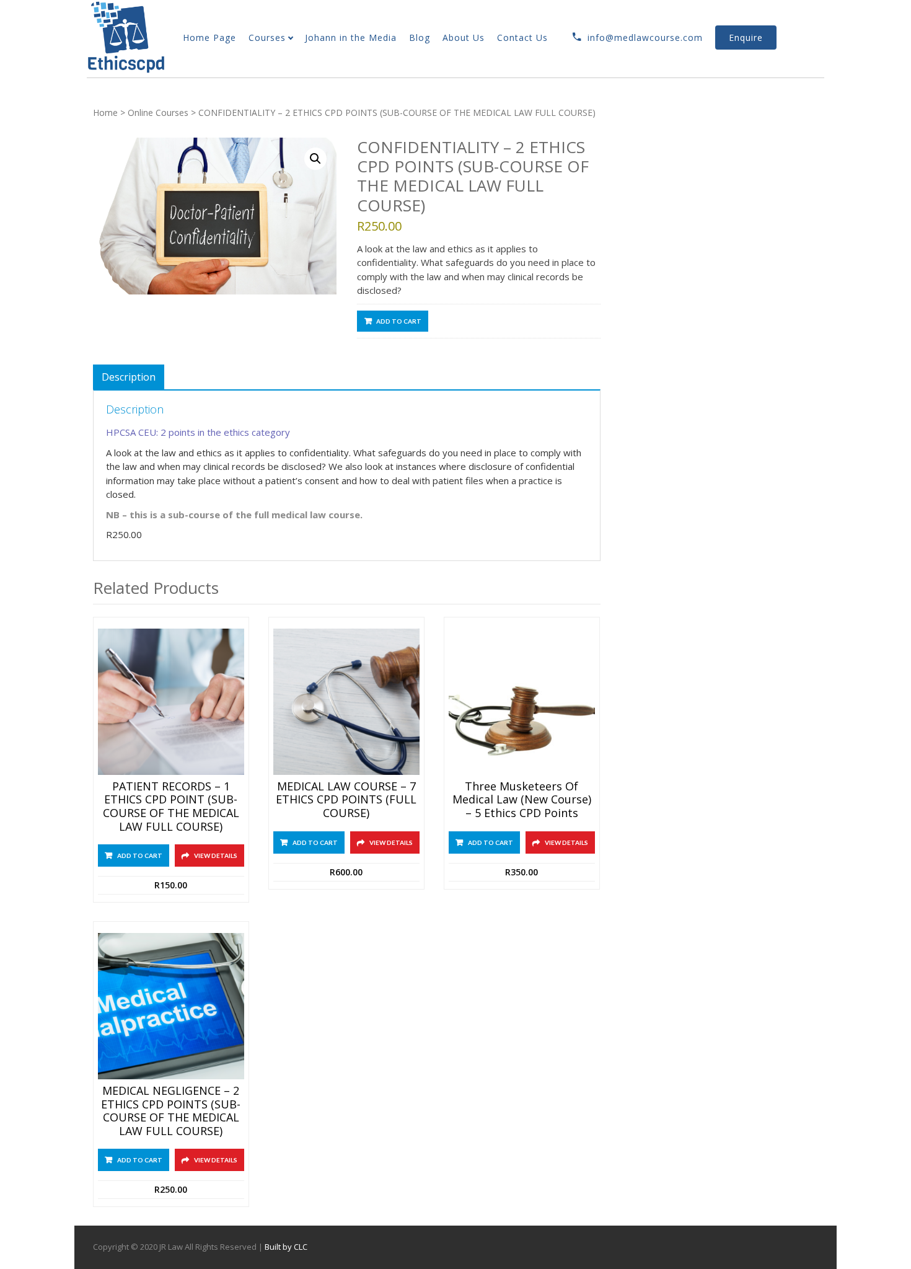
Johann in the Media (351, 37)
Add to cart (398, 321)
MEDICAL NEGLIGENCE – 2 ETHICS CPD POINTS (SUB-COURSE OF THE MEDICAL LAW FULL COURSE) (170, 1111)
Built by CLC (286, 1246)
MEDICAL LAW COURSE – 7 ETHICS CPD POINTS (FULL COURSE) (346, 800)
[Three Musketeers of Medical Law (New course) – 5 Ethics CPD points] (522, 702)
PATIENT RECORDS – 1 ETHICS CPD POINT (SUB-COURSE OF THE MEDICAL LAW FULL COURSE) (171, 806)
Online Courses (158, 112)
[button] (315, 159)
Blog (419, 37)
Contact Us (522, 37)
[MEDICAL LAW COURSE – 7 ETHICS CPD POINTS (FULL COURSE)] (346, 702)
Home (105, 112)
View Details (215, 855)
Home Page (209, 37)
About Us (463, 37)
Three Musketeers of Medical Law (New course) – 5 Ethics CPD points (521, 800)
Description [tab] (129, 377)
